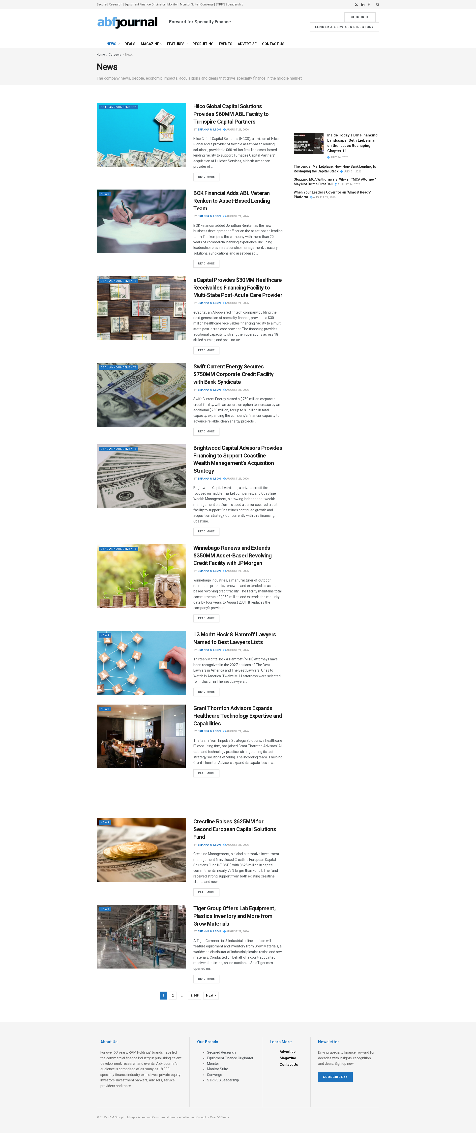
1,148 (195, 995)
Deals (129, 44)
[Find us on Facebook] (369, 4)
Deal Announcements (119, 107)
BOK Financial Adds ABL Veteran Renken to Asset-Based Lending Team (231, 201)
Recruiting (203, 44)
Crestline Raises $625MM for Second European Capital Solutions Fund (234, 829)
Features (175, 44)
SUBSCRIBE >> (335, 1077)
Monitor (172, 4)
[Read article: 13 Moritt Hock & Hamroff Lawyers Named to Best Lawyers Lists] (141, 663)
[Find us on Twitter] (356, 4)
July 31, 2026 (352, 171)
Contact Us (273, 44)
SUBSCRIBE (360, 17)
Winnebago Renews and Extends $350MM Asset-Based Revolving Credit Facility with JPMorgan (232, 555)
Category (115, 54)
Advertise (247, 44)
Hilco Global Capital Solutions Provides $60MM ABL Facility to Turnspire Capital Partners (231, 114)
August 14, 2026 (348, 184)
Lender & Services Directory (344, 27)
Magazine (150, 44)
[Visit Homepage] (128, 22)
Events (225, 44)
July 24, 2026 (338, 157)
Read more (208, 175)
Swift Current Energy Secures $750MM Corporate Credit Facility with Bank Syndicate (233, 374)
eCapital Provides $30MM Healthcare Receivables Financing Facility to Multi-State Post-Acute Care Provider (237, 287)
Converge (206, 4)
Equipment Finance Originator (144, 4)
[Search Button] (377, 4)
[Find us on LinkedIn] (362, 4)
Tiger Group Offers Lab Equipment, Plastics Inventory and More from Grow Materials (234, 916)
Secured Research (109, 4)
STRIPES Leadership (229, 4)
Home (101, 54)
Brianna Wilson (209, 129)
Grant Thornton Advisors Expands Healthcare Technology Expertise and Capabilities (237, 716)
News (111, 44)
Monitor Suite (189, 4)
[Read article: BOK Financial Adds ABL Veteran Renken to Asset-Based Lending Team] (141, 221)
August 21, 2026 (237, 129)
